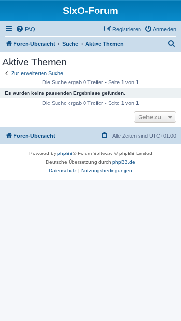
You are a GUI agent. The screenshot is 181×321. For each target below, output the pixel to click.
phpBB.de (123, 162)
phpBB (65, 153)
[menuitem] (25, 29)
